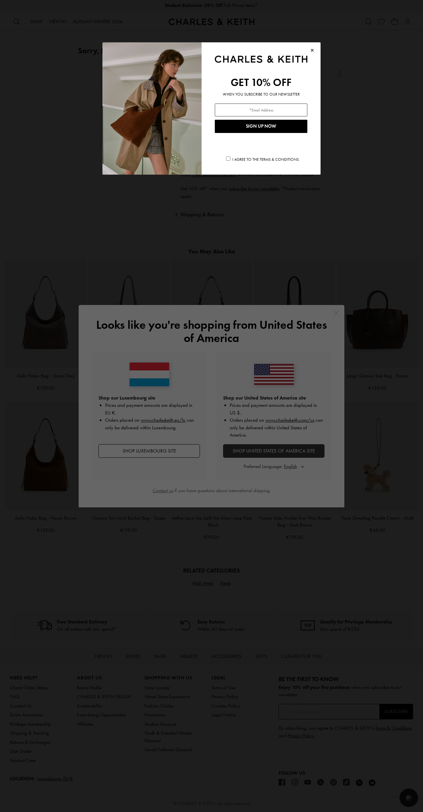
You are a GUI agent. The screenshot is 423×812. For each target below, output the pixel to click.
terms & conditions (279, 159)
